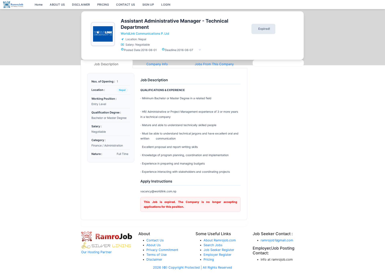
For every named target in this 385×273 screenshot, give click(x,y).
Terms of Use (156, 255)
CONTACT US (125, 4)
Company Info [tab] (157, 64)
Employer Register (217, 255)
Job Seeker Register (219, 250)
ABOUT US (57, 4)
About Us (153, 245)
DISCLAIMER (81, 4)
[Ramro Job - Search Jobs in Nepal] (14, 4)
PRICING (103, 4)
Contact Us (155, 240)
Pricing (209, 259)
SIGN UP (148, 4)
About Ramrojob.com (220, 240)
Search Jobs (213, 245)
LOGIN (165, 4)
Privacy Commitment (162, 250)
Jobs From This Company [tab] (214, 64)
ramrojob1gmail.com (277, 240)
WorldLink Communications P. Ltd (145, 33)
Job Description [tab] (106, 64)
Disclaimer (154, 259)
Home (39, 4)
